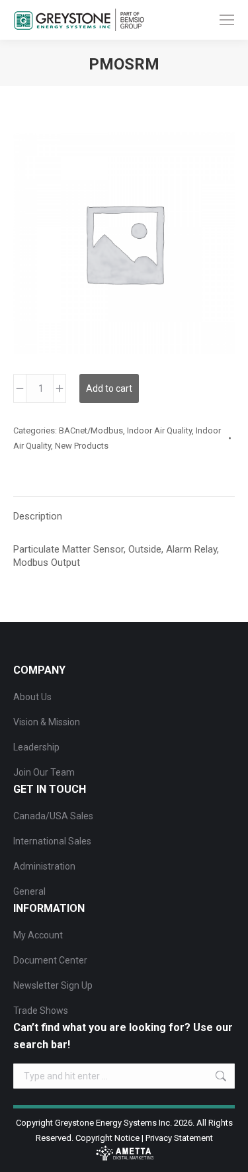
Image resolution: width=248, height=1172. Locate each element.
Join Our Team (44, 772)
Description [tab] (37, 516)
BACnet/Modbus (91, 430)
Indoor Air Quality (159, 430)
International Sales (52, 841)
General (29, 891)
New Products (81, 446)
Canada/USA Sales (53, 816)
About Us (32, 697)
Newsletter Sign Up (53, 985)
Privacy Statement (179, 1138)
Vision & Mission (46, 722)
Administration (44, 866)
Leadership (36, 747)
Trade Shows (40, 1010)
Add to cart (109, 388)
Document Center (50, 960)
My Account (38, 935)
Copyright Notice (107, 1138)
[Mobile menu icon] (227, 20)
